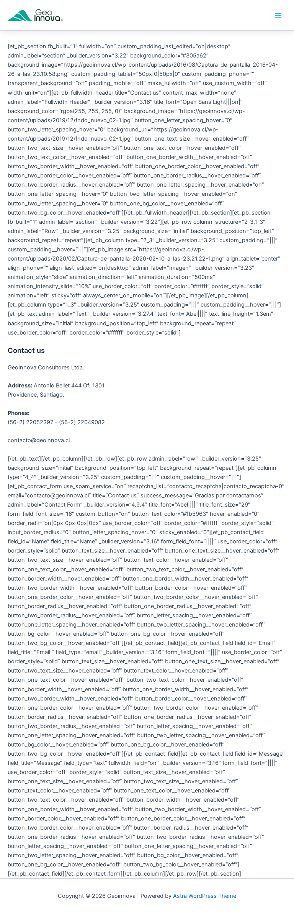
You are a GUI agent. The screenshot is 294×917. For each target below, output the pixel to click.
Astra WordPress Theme (204, 895)
